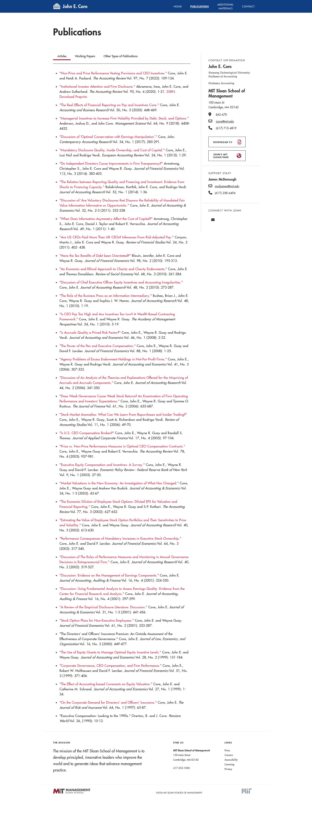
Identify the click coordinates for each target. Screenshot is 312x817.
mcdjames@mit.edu (227, 186)
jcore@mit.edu (225, 121)
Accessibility (231, 759)
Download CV (222, 142)
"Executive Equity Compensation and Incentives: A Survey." (102, 465)
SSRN (170, 91)
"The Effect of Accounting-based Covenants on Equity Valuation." (105, 684)
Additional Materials (225, 6)
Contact (248, 6)
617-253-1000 (181, 768)
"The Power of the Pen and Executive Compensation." (97, 346)
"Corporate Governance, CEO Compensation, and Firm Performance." (110, 665)
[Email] (212, 219)
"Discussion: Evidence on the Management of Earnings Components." (109, 575)
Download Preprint (73, 96)
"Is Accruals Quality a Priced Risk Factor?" (90, 332)
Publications (199, 6)
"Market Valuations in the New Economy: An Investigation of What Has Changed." (119, 483)
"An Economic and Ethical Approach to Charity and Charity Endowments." (113, 269)
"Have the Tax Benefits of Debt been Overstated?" (95, 255)
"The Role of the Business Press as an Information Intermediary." (105, 295)
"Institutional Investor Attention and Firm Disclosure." (97, 86)
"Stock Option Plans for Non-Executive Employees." (96, 620)
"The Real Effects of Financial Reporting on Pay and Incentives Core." (109, 105)
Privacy (228, 769)
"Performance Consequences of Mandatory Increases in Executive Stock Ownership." (120, 538)
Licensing (229, 764)
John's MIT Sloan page (221, 156)
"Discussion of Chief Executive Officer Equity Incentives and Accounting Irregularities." (121, 282)
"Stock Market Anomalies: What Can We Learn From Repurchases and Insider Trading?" (123, 414)
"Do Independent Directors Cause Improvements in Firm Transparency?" (111, 163)
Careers (229, 755)
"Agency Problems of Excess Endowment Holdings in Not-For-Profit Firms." (113, 359)
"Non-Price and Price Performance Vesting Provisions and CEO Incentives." (113, 73)
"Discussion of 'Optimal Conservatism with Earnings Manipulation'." (108, 137)
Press (227, 750)
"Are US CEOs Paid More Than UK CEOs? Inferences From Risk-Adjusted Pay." (116, 237)
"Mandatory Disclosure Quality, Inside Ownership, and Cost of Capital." (112, 150)
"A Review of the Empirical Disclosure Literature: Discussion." (103, 607)
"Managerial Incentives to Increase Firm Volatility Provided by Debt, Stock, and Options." (124, 118)
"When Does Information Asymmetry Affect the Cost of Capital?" (106, 219)
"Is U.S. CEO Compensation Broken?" (86, 433)
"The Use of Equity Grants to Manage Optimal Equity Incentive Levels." (110, 652)
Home (178, 6)
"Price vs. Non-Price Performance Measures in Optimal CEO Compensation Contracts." (122, 446)
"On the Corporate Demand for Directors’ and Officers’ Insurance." (108, 702)
